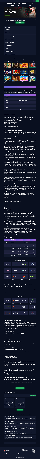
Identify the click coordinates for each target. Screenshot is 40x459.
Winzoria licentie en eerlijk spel (8, 45)
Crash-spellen (23, 61)
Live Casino (15, 61)
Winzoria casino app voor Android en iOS (9, 42)
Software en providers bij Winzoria (9, 39)
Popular (7, 61)
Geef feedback (32, 395)
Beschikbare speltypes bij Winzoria (9, 35)
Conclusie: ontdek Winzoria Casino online (9, 51)
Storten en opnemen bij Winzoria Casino (9, 36)
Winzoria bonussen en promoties (8, 33)
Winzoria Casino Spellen (7, 29)
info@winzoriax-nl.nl (34, 452)
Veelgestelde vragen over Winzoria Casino (10, 54)
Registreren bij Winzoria (7, 32)
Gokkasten (32, 61)
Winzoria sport (6, 48)
